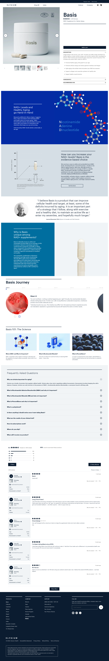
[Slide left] (5, 35)
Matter (7, 616)
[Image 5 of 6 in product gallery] (39, 68)
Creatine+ (8, 606)
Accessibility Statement (26, 640)
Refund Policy (45, 640)
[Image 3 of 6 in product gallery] (28, 68)
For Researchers (10, 628)
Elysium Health (14, 640)
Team (26, 604)
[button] (101, 5)
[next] (19, 316)
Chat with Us (47, 604)
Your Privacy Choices (49, 611)
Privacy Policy (37, 640)
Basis (15, 481)
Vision (7, 611)
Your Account (47, 609)
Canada (27, 614)
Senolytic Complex (10, 623)
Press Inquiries (28, 609)
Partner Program (29, 611)
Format (7, 619)
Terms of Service (55, 640)
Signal (7, 614)
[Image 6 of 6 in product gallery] (45, 68)
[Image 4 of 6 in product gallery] (34, 68)
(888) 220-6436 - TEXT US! (51, 601)
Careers (27, 606)
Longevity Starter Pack (11, 626)
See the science (72, 185)
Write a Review (96, 465)
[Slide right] (57, 35)
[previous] (15, 316)
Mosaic (7, 609)
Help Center (94, 1)
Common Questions (49, 606)
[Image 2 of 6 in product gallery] (22, 68)
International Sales (30, 616)
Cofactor (8, 604)
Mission (27, 601)
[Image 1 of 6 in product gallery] (16, 68)
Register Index (87, 1)
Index (7, 621)
